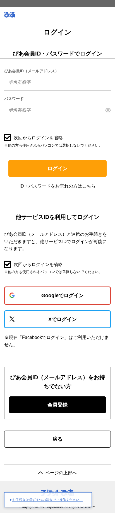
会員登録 (57, 405)
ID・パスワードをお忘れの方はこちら (57, 186)
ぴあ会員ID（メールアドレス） (31, 71)
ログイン (57, 168)
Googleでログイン (62, 295)
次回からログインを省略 (38, 137)
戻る (57, 439)
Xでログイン (62, 319)
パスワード (14, 98)
